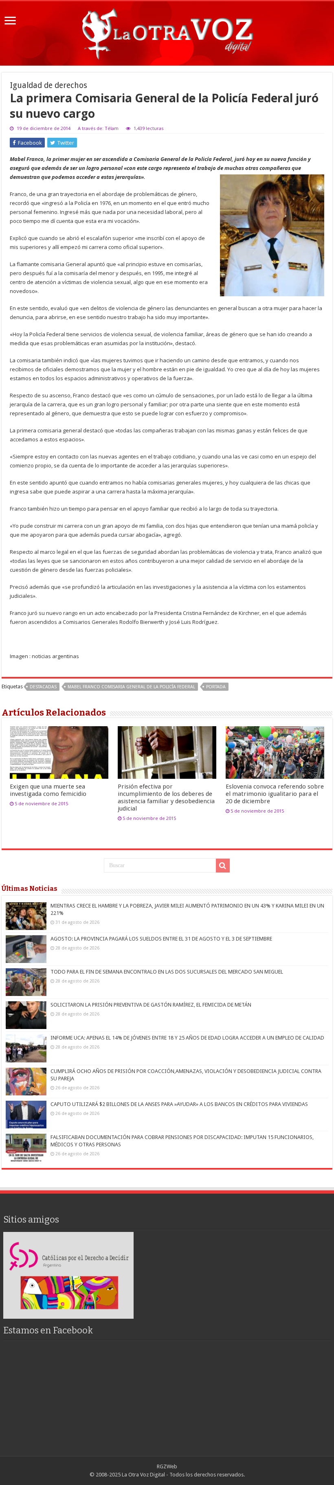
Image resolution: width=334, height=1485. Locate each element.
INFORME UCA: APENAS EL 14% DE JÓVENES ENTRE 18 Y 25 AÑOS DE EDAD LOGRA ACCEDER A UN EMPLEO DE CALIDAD (187, 1038)
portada (216, 687)
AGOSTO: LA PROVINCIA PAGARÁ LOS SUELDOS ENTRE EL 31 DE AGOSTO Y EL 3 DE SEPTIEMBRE (161, 939)
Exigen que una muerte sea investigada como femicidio (48, 790)
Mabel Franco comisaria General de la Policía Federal (131, 687)
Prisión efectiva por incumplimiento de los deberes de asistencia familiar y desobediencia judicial (166, 797)
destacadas (43, 687)
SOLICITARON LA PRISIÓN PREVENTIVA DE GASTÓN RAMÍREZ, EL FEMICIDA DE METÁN (151, 1005)
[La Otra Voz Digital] (167, 32)
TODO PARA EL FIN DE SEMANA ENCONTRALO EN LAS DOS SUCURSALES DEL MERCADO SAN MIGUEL (167, 972)
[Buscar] (223, 865)
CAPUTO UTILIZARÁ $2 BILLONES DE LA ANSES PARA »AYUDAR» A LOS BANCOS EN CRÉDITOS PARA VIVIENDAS (179, 1104)
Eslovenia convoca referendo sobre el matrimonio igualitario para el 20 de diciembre (275, 794)
